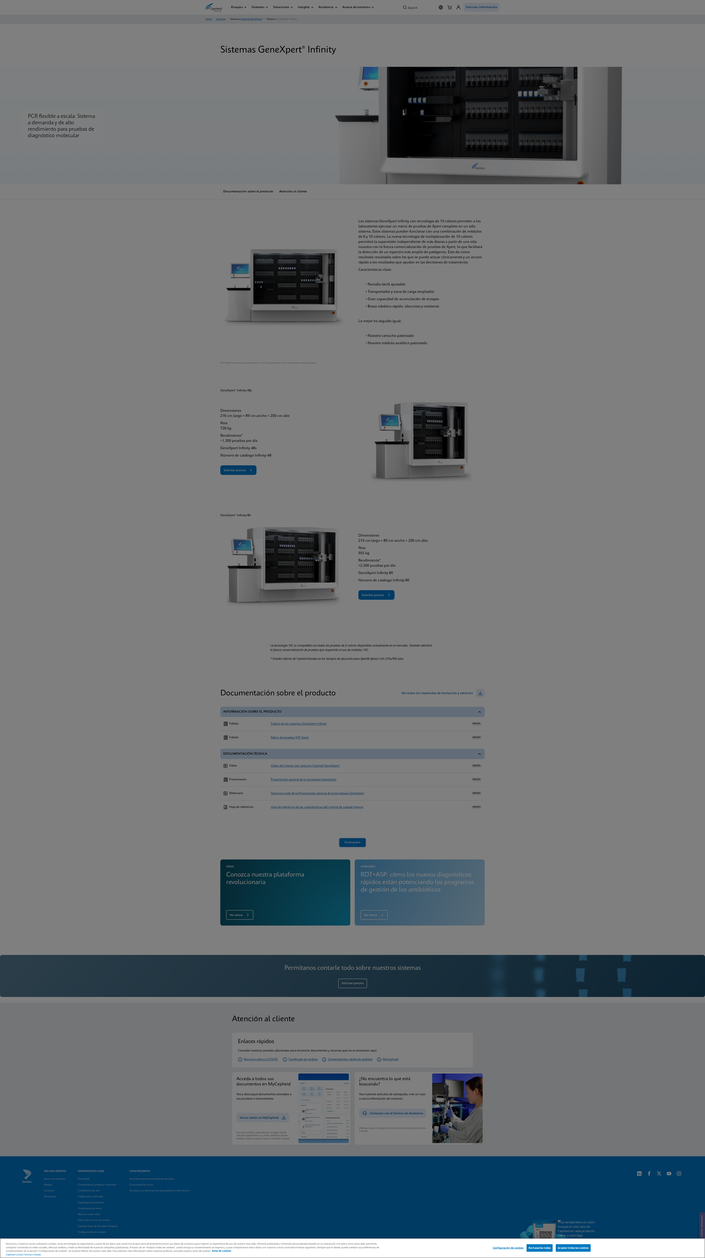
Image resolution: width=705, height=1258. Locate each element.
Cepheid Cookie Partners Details (23, 1254)
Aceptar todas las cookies (573, 1247)
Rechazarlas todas (540, 1247)
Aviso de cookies (221, 1250)
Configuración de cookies (508, 1247)
